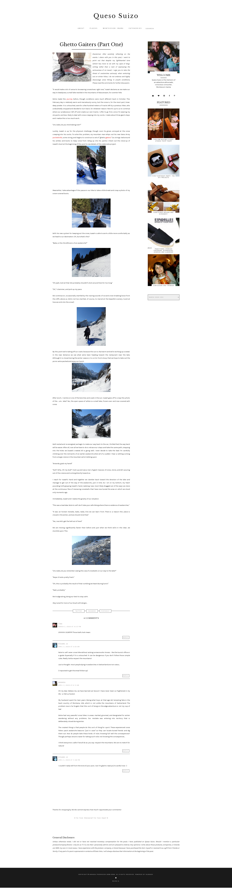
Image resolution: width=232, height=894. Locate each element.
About (81, 28)
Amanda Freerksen (98, 874)
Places (94, 28)
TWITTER (78, 611)
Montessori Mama (113, 28)
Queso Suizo (116, 16)
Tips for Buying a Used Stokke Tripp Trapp (163, 140)
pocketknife (57, 138)
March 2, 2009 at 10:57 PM (69, 626)
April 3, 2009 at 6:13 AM (68, 685)
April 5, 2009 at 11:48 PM (69, 760)
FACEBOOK (92, 611)
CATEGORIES (135, 28)
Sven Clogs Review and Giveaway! (163, 213)
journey (69, 99)
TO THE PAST (100, 818)
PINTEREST (105, 611)
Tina (60, 624)
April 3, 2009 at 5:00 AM (69, 647)
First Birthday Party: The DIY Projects (163, 176)
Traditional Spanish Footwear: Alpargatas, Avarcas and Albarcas (163, 250)
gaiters (108, 138)
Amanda (61, 682)
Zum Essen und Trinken (163, 285)
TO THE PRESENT (84, 818)
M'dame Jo (63, 644)
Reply (126, 637)
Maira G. (116, 881)
